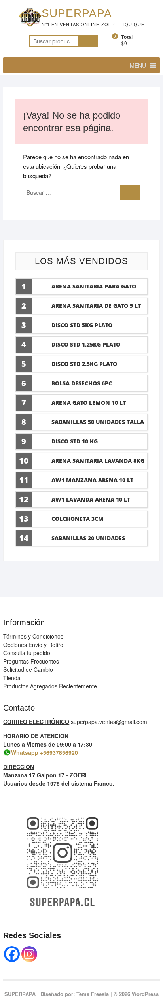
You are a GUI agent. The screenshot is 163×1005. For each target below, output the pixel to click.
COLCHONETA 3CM (77, 518)
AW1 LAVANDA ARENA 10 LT (90, 499)
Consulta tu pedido (26, 653)
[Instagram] (29, 954)
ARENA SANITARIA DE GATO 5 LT (96, 305)
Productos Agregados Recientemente (50, 686)
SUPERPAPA (77, 13)
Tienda (12, 678)
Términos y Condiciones (33, 636)
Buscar (88, 41)
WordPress (145, 993)
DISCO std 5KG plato (81, 325)
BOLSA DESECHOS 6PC (81, 383)
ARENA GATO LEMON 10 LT (88, 402)
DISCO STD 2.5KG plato (84, 364)
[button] (138, 65)
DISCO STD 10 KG (74, 441)
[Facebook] (12, 954)
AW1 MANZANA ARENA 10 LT (92, 480)
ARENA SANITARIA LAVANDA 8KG (97, 460)
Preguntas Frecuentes (31, 661)
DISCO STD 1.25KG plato (85, 344)
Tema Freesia (92, 993)
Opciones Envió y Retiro (33, 645)
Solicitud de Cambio (28, 669)
